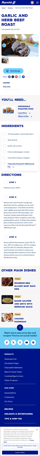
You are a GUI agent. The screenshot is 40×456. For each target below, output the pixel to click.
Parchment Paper (11, 363)
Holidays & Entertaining (18, 414)
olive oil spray (12, 140)
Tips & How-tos (13, 419)
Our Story (8, 401)
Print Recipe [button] (15, 71)
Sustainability (10, 393)
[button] (32, 2)
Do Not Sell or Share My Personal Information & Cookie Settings (20, 446)
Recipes (10, 8)
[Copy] (23, 76)
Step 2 (12, 197)
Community (9, 397)
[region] (20, 441)
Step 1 (12, 182)
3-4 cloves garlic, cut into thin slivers (21, 134)
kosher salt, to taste (15, 146)
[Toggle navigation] (37, 2)
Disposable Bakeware (13, 367)
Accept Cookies (20, 452)
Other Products (11, 380)
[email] (20, 76)
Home (3, 8)
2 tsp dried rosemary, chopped (18, 158)
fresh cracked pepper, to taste (18, 152)
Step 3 (12, 237)
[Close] (37, 430)
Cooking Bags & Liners (13, 376)
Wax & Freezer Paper (13, 372)
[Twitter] (13, 76)
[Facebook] (9, 76)
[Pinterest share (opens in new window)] (16, 76)
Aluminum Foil (10, 359)
